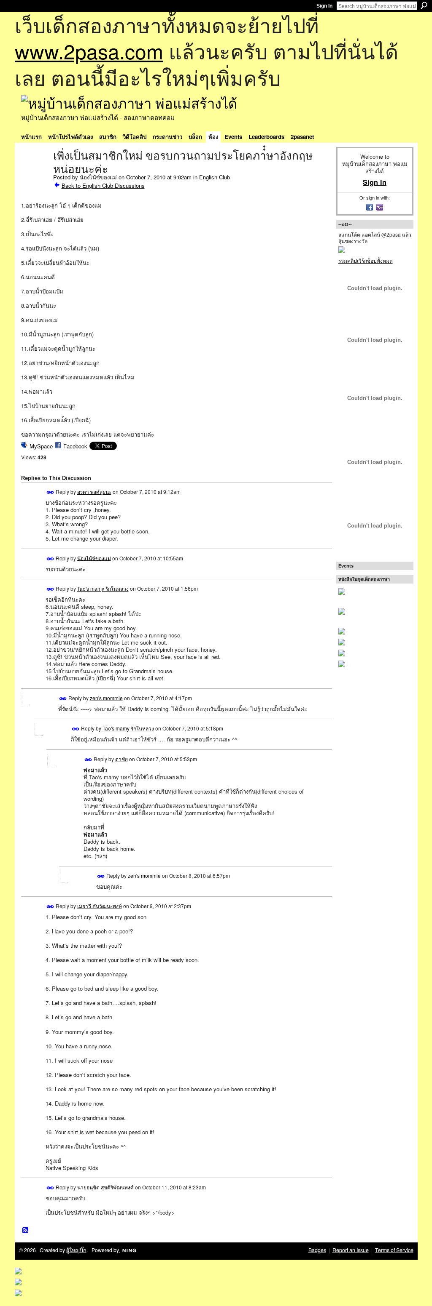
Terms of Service (394, 1250)
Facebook (75, 446)
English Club (214, 177)
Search (424, 5)
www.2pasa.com (89, 50)
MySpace (41, 446)
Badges (317, 1250)
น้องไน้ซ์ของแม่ (98, 177)
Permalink (50, 492)
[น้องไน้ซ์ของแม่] (34, 173)
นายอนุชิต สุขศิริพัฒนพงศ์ (105, 1187)
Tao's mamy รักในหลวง (103, 588)
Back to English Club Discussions (103, 185)
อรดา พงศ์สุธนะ (94, 491)
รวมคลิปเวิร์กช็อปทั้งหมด (365, 260)
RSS (26, 1230)
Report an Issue (350, 1250)
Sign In (324, 6)
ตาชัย (121, 758)
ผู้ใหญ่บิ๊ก (76, 1250)
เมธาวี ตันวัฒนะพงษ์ (99, 905)
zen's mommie (106, 697)
